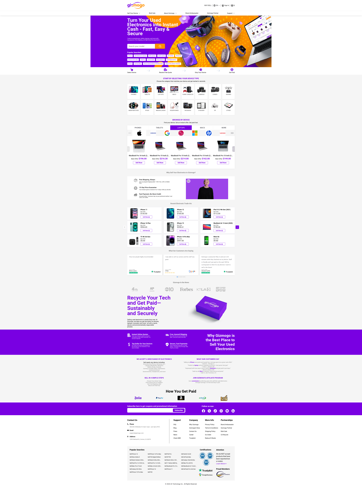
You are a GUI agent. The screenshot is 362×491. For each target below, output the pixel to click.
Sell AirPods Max (186, 457)
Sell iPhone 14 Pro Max (154, 454)
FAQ (174, 424)
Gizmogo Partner (212, 13)
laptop (196, 365)
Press (175, 431)
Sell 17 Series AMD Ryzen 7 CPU (171, 463)
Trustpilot (192, 438)
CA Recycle (224, 435)
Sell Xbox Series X (135, 457)
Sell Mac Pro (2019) (187, 463)
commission (195, 381)
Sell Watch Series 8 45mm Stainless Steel (137, 460)
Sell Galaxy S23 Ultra (136, 469)
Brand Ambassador (192, 13)
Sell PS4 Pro (168, 454)
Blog (174, 428)
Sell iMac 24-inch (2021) (155, 466)
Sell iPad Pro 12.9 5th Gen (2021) (137, 463)
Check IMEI (177, 438)
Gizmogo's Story (194, 428)
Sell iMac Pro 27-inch (136, 466)
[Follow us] (203, 411)
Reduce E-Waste (210, 438)
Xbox (201, 371)
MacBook (213, 368)
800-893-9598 (134, 427)
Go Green (208, 435)
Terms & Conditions (211, 428)
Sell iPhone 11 (169, 469)
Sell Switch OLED (186, 454)
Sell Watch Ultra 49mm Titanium (155, 460)
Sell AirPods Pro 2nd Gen (188, 469)
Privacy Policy (209, 424)
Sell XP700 (168, 457)
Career (191, 435)
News (175, 435)
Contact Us (192, 431)
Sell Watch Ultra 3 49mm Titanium (171, 460)
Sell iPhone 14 (134, 454)
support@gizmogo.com (137, 433)
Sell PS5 (150, 472)
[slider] (170, 273)
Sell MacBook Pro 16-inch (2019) (171, 466)
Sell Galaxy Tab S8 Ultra (188, 460)
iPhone (192, 362)
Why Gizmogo (194, 424)
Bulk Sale (152, 13)
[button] (216, 5)
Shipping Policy (210, 431)
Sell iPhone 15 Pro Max (136, 472)
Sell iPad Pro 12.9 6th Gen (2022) (155, 463)
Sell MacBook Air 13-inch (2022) (188, 466)
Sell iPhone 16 (152, 469)
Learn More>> (221, 464)
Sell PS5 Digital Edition (154, 457)
